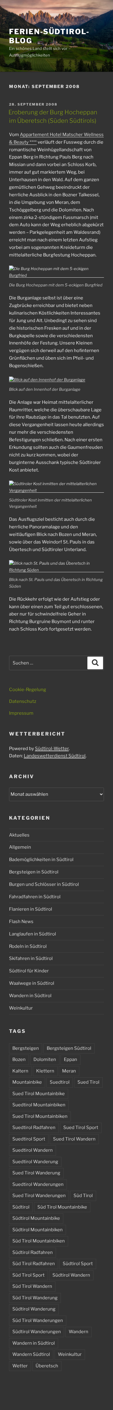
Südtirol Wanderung (33, 1309)
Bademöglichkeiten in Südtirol (41, 859)
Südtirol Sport (78, 1263)
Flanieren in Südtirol (30, 909)
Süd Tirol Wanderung (35, 1298)
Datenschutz (22, 701)
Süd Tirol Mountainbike (62, 1207)
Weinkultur (21, 1008)
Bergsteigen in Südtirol (33, 872)
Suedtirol (60, 1082)
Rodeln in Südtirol (28, 946)
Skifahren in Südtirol (31, 958)
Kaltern (20, 1071)
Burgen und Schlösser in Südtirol (44, 884)
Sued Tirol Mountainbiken (39, 1116)
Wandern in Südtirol (30, 995)
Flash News (21, 921)
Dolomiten (44, 1059)
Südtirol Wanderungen (36, 1331)
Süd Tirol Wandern (32, 1286)
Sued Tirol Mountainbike (38, 1093)
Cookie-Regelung (27, 689)
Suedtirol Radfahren (33, 1127)
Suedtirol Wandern (32, 1150)
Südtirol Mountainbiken (37, 1229)
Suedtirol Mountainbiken (38, 1105)
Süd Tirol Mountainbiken (38, 1241)
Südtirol (21, 1207)
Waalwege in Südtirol (31, 983)
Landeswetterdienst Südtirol (55, 756)
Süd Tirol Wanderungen (37, 1320)
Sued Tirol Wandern (74, 1139)
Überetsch (47, 1366)
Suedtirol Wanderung (35, 1161)
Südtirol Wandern (71, 1275)
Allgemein (20, 847)
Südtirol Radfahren (32, 1252)
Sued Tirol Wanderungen (39, 1195)
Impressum (21, 713)
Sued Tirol (88, 1082)
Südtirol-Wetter (52, 748)
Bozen (19, 1059)
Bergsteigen (25, 1048)
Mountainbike (27, 1082)
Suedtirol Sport (28, 1139)
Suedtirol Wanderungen (38, 1184)
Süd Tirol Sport (28, 1275)
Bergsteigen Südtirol (69, 1048)
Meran (69, 1071)
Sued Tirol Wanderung (36, 1173)
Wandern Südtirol (31, 1354)
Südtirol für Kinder (29, 971)
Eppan (70, 1059)
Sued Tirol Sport (80, 1127)
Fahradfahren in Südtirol (35, 896)
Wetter (20, 1366)
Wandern (78, 1331)
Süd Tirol (83, 1195)
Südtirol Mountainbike (36, 1218)
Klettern (45, 1071)
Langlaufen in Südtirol (32, 934)
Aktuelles (19, 835)
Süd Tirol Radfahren (33, 1263)
